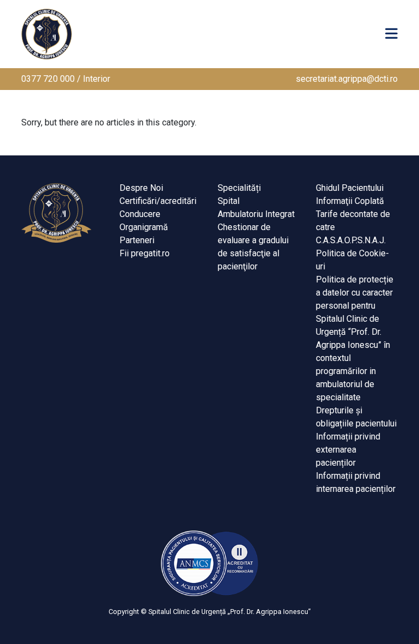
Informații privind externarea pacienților (348, 449)
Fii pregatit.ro (144, 253)
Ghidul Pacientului (350, 188)
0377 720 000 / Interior (65, 79)
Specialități (239, 188)
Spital (229, 201)
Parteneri (136, 240)
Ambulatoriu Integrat (256, 214)
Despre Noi (141, 188)
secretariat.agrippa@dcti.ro (347, 79)
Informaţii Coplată (350, 201)
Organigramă (143, 227)
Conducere (139, 214)
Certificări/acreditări (157, 201)
